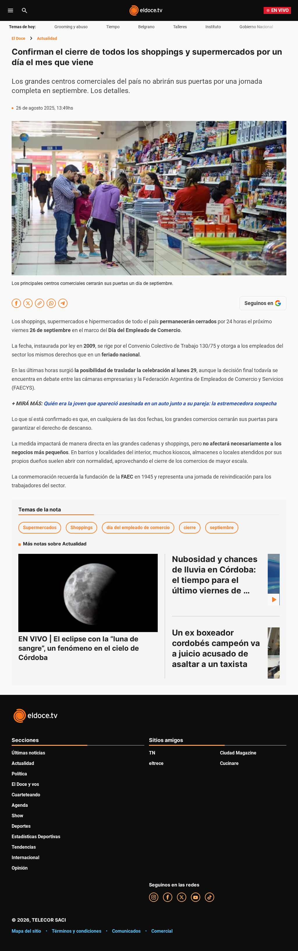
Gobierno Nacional (256, 26)
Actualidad (47, 38)
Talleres (180, 26)
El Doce (18, 38)
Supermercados (39, 527)
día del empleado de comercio (138, 527)
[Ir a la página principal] (145, 10)
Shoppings (81, 527)
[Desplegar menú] (10, 10)
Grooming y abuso (71, 26)
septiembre (222, 527)
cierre (190, 527)
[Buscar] (24, 10)
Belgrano (146, 26)
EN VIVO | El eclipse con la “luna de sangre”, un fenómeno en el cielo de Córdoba (78, 648)
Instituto (213, 26)
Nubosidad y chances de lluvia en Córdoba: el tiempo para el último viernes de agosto (216, 580)
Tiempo (113, 26)
